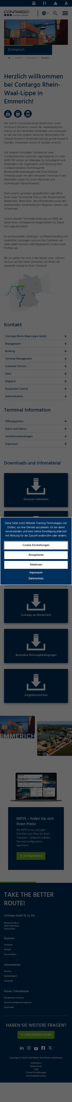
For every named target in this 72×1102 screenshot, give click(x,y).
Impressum (36, 573)
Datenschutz (36, 579)
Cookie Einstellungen (36, 545)
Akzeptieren (36, 555)
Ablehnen (36, 564)
